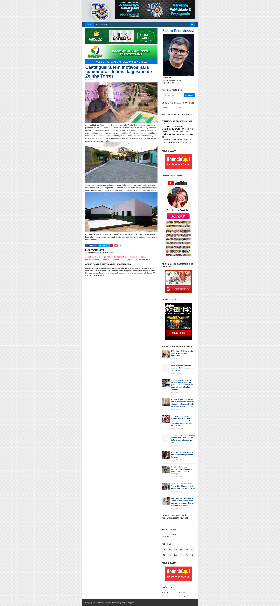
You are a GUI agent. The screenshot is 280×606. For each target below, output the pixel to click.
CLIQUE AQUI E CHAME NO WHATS (169, 536)
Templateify (97, 603)
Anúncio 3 (165, 597)
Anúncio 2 (182, 592)
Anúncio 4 (182, 597)
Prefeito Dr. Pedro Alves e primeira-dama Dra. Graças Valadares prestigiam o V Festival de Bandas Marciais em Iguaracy (181, 420)
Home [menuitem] (89, 24)
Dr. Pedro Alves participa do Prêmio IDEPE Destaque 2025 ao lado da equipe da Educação (183, 486)
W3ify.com (107, 603)
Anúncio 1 (165, 592)
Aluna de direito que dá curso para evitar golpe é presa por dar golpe (182, 454)
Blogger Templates (128, 603)
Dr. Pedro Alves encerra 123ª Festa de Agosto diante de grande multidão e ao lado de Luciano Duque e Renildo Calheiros (182, 384)
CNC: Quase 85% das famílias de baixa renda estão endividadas (182, 353)
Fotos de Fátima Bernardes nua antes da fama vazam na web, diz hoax (181, 368)
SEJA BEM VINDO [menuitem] (102, 24)
